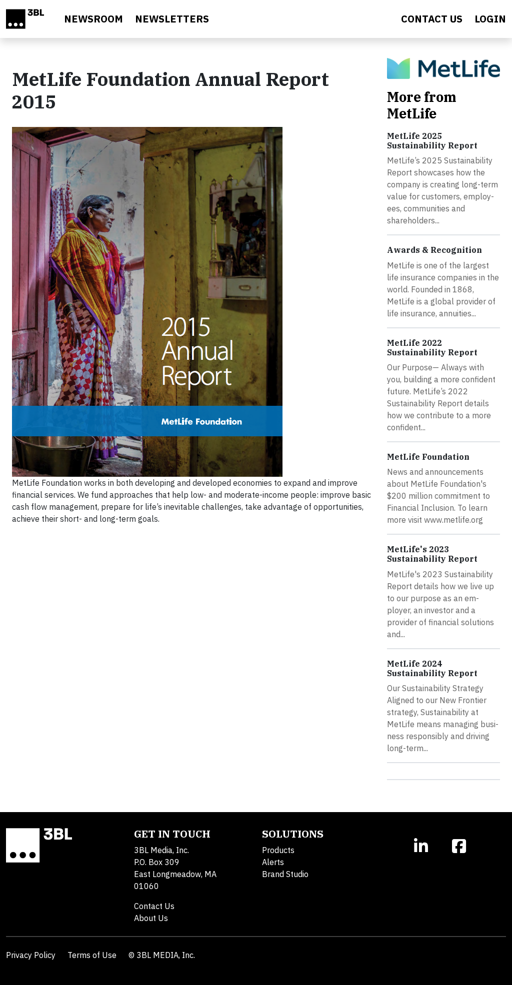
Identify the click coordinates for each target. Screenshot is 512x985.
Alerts (273, 862)
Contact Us (154, 906)
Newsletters (172, 18)
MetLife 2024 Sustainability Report (432, 668)
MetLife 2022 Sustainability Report (432, 347)
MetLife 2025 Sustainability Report (432, 140)
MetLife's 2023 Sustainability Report (432, 554)
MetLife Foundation (428, 457)
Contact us (431, 18)
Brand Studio (285, 874)
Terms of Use (92, 955)
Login (490, 18)
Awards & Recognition (434, 250)
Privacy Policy (31, 955)
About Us (151, 918)
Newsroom (93, 18)
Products (278, 850)
